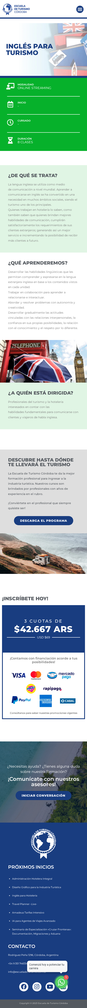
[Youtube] (50, 986)
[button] (80, 9)
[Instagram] (36, 986)
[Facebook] (23, 986)
